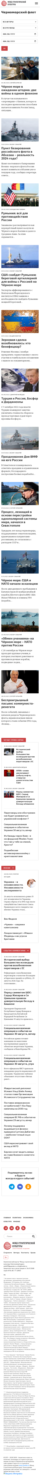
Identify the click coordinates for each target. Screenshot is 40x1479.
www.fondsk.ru (24, 1465)
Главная (7, 1218)
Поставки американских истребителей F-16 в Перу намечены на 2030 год (17, 1105)
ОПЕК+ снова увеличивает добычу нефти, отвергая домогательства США (24, 776)
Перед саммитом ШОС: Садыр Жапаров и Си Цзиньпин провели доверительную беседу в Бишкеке (25, 798)
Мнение (6, 868)
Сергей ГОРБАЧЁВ (16, 508)
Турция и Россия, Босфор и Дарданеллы (19, 400)
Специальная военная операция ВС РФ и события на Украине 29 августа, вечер (19, 1117)
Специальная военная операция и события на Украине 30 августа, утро (19, 1061)
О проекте (8, 1253)
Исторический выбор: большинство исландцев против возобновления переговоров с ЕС (25, 755)
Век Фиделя (10, 918)
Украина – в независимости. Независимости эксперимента (13, 886)
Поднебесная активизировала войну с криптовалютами (17, 853)
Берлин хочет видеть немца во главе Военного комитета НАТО (19, 1154)
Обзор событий (15, 144)
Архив (33, 1253)
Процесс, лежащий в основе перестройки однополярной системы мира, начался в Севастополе (19, 518)
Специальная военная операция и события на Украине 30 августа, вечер (18, 827)
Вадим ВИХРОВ (15, 336)
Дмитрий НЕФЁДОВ (17, 394)
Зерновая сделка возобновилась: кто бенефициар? (16, 343)
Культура (8, 1221)
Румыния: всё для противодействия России (14, 216)
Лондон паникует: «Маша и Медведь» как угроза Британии (18, 936)
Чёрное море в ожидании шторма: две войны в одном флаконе (19, 90)
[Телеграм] (12, 1187)
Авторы (16, 1253)
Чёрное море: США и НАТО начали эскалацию (19, 581)
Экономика (28, 1218)
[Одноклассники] (28, 1187)
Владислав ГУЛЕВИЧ (17, 209)
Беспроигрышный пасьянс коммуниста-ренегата (17, 703)
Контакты (25, 1253)
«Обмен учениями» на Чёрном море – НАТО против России (17, 642)
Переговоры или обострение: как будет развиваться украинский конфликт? (19, 815)
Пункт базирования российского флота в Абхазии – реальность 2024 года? (17, 153)
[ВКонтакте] (20, 1187)
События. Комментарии (14, 951)
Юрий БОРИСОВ (16, 82)
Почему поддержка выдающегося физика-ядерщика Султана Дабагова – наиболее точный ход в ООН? (19, 1131)
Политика (16, 1218)
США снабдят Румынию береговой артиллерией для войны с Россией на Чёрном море (19, 280)
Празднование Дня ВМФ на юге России (19, 458)
